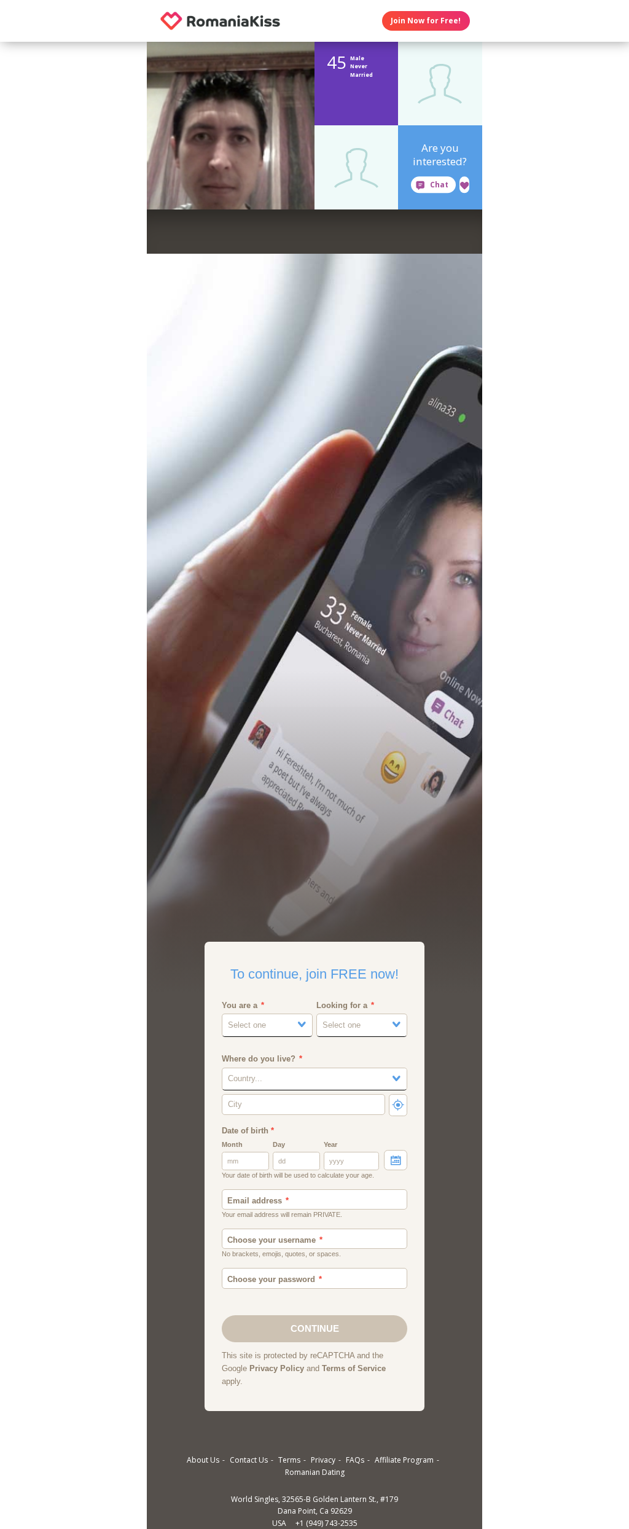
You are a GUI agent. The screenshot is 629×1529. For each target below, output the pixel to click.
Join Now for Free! (426, 20)
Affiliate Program (404, 1460)
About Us (203, 1460)
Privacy (323, 1460)
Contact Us (249, 1460)
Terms (289, 1460)
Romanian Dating (315, 1472)
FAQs (355, 1460)
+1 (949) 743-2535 (326, 1523)
